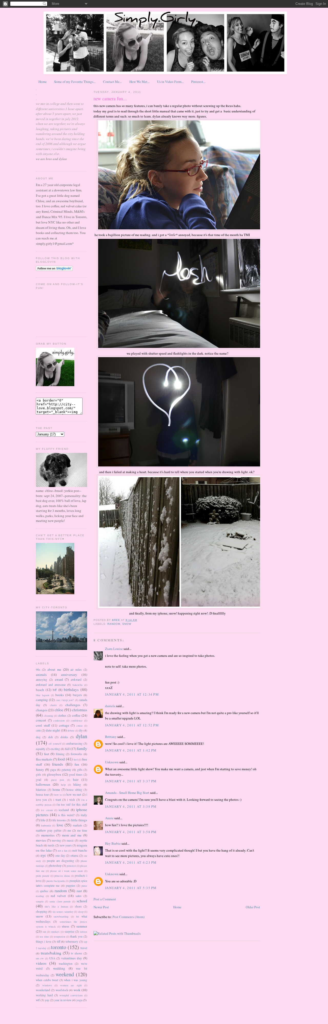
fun (77, 764)
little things (79, 820)
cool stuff (43, 725)
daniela (110, 706)
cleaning (48, 715)
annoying (41, 679)
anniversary (69, 674)
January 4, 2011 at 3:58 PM (131, 832)
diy (81, 730)
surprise (69, 931)
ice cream (47, 810)
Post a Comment (105, 899)
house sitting (74, 790)
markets (77, 825)
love (60, 824)
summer (81, 926)
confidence (77, 720)
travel (83, 948)
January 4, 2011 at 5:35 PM (131, 887)
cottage (64, 725)
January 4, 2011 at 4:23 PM (131, 862)
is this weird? (66, 815)
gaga (53, 770)
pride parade (42, 875)
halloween (43, 784)
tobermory (72, 941)
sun (44, 931)
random (61, 890)
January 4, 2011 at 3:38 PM (131, 806)
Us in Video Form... (170, 81)
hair (75, 779)
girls (38, 774)
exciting (55, 749)
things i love (43, 941)
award (59, 679)
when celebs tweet (47, 980)
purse (84, 886)
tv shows (76, 953)
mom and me (72, 835)
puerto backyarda (55, 881)
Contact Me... (112, 81)
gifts (80, 770)
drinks (64, 737)
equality (40, 749)
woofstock (62, 990)
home (56, 789)
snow (39, 916)
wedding (59, 968)
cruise (79, 725)
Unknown (112, 762)
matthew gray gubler (48, 830)
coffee (76, 715)
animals (41, 674)
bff (55, 689)
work (77, 990)
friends (57, 764)
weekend (65, 974)
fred (76, 759)
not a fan (63, 850)
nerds (51, 845)
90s (38, 669)
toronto (58, 947)
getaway (66, 770)
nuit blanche (79, 850)
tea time (44, 936)
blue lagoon (42, 695)
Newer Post (101, 907)
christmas (79, 709)
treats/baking (51, 952)
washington (66, 964)
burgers (77, 695)
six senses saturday (63, 911)
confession (59, 720)
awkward (76, 679)
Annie (109, 818)
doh (50, 737)
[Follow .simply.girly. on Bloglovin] (54, 269)
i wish (71, 800)
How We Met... (139, 81)
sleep (81, 911)
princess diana (62, 875)
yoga (79, 1000)
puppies (70, 886)
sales (78, 896)
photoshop (55, 865)
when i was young (75, 980)
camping (42, 699)
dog (38, 737)
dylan (81, 736)
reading (40, 896)
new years (66, 845)
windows (47, 985)
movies (41, 840)
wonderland (43, 990)
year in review (62, 1000)
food (61, 759)
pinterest (71, 865)
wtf (38, 1000)
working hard (44, 995)
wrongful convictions (71, 995)
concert (41, 720)
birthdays (71, 689)
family (82, 748)
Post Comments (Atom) (128, 916)
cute (38, 730)
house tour (42, 794)
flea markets (44, 759)
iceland (64, 809)
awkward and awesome (51, 685)
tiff (58, 941)
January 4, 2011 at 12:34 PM (132, 694)
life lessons (59, 820)
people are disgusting (60, 861)
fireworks (76, 754)
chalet (53, 705)
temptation (59, 936)
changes (41, 710)
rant (79, 891)
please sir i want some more (66, 871)
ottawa (74, 855)
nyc (43, 855)
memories (48, 835)
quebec (44, 891)
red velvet (58, 895)
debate (71, 730)
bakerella (78, 685)
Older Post (253, 907)
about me (54, 669)
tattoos (83, 931)
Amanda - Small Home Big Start (127, 792)
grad (38, 780)
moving (56, 840)
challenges (72, 705)
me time (82, 830)
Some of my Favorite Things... (75, 81)
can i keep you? (65, 700)
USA (52, 958)
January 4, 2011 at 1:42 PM (131, 750)
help (63, 784)
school (82, 900)
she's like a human (56, 906)
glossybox (54, 774)
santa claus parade (60, 901)
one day (60, 855)
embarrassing (74, 743)
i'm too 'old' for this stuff (71, 804)
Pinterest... (198, 81)
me (69, 830)
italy (84, 815)
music (70, 840)
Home (42, 81)
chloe (59, 709)
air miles (76, 669)
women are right (71, 985)
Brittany (111, 736)
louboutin (46, 825)
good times (76, 774)
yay (47, 1000)
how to (58, 794)
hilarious (41, 790)
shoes (78, 906)
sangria (40, 901)
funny (40, 769)
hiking (77, 784)
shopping (41, 911)
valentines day (71, 958)
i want (57, 800)
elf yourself (55, 743)
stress (65, 926)
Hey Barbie (113, 843)
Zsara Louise (114, 648)
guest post (57, 780)
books (59, 695)
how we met (73, 794)
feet (46, 754)
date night (53, 730)
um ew (40, 958)
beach (40, 689)
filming (60, 754)
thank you (76, 936)
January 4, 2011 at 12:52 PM (132, 725)
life (42, 820)
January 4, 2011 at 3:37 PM (131, 781)
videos (41, 963)
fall (67, 748)
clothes (62, 715)
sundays (55, 931)
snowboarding (61, 916)
